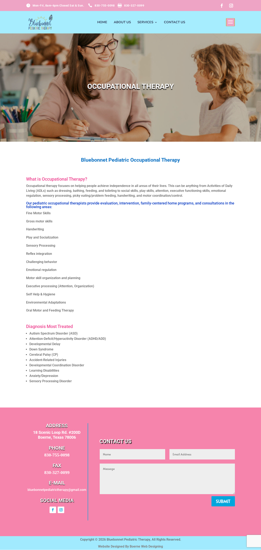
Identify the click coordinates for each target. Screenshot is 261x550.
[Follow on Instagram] (231, 6)
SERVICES (145, 22)
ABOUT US (122, 22)
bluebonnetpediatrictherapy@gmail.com (57, 490)
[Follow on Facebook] (222, 6)
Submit (223, 501)
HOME (102, 22)
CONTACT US (174, 22)
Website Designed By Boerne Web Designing (130, 546)
